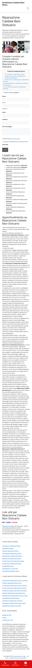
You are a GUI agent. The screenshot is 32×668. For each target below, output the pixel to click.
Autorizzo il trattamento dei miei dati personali (16, 141)
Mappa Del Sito (6, 615)
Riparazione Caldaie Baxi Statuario (12, 526)
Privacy (4, 617)
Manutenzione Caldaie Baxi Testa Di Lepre (15, 595)
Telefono (5, 119)
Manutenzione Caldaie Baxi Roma (12, 556)
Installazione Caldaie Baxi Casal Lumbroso (15, 580)
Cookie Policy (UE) (7, 620)
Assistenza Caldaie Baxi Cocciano (12, 600)
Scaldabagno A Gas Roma (10, 568)
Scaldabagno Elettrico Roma (10, 571)
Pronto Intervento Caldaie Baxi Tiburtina (14, 588)
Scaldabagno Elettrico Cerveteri (11, 606)
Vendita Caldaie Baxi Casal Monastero (13, 593)
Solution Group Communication (18, 658)
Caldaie (8, 522)
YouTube (14, 522)
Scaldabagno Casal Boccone (10, 598)
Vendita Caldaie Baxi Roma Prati (12, 583)
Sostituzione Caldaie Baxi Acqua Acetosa (14, 585)
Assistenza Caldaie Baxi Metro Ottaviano (14, 590)
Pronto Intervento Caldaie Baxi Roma (13, 561)
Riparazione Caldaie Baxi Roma (11, 558)
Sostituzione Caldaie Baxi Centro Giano (14, 603)
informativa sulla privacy (13, 138)
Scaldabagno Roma (8, 566)
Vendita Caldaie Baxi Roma (10, 551)
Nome (3, 102)
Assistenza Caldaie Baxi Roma (11, 546)
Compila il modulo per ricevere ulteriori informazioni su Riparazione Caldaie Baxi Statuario (15, 76)
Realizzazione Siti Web (20, 656)
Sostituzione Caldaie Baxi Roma (11, 563)
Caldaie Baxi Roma (7, 548)
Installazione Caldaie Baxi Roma (11, 553)
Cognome (4, 108)
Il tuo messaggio (7, 126)
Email (4, 112)
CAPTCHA (5, 144)
